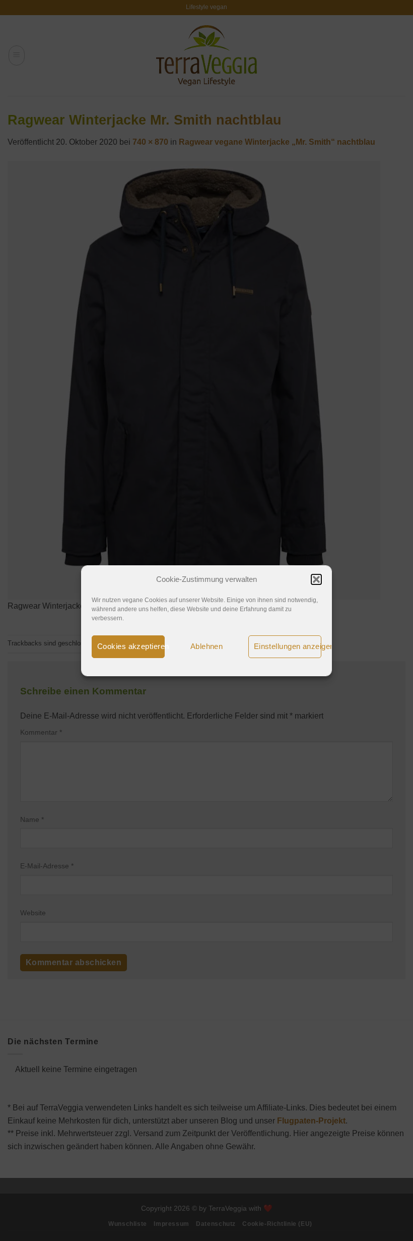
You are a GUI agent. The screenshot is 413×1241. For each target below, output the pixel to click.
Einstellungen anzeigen (287, 646)
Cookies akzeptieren (131, 646)
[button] (316, 579)
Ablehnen (206, 646)
